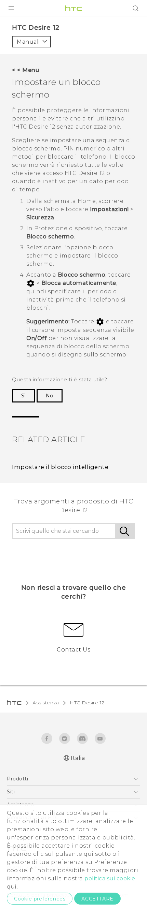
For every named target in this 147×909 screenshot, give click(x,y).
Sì (23, 396)
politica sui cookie (109, 878)
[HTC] (73, 8)
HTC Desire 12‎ (87, 703)
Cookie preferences (39, 899)
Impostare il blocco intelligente (60, 467)
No (49, 396)
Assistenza (45, 703)
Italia (78, 758)
